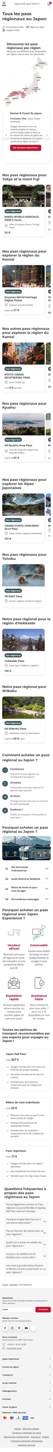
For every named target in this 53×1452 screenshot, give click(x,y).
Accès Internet (9, 1383)
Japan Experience (10, 1359)
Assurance (36, 1437)
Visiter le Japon (9, 1407)
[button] (6, 135)
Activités (6, 1399)
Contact (17, 1428)
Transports (13, 1285)
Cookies (45, 1437)
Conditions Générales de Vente (26, 1432)
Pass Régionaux (13, 211)
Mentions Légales (31, 1428)
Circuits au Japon (10, 1367)
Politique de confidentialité (16, 1437)
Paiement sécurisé (26, 1445)
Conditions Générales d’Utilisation (26, 1441)
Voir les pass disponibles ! (26, 148)
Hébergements (9, 1391)
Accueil (5, 1285)
